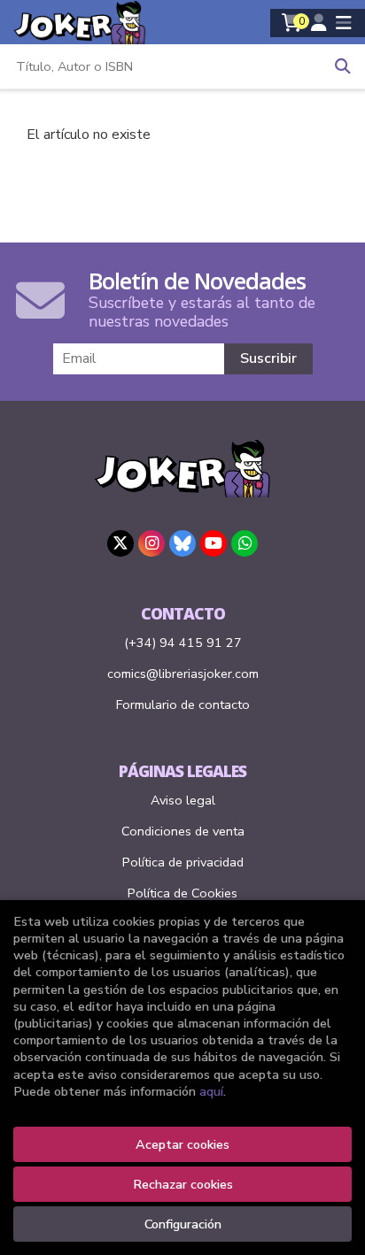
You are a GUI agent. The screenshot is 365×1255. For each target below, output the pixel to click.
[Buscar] (343, 66)
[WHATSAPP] (244, 543)
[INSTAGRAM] (151, 543)
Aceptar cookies (182, 1144)
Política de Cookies (182, 893)
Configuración (182, 1224)
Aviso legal (183, 800)
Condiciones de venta (183, 831)
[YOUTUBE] (213, 543)
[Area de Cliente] (319, 23)
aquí (211, 1091)
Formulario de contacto (183, 704)
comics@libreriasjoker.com (183, 673)
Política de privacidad (183, 862)
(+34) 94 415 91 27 (183, 642)
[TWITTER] (120, 543)
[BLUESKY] (182, 543)
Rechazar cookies (183, 1184)
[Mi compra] (292, 23)
